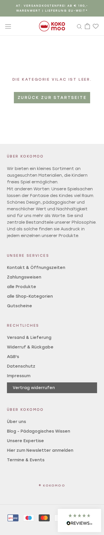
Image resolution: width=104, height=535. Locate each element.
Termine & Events (25, 460)
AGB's (13, 356)
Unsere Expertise (25, 440)
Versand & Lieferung (29, 337)
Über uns (16, 421)
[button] (79, 520)
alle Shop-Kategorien (30, 296)
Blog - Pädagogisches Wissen (38, 431)
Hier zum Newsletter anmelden (40, 450)
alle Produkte (21, 286)
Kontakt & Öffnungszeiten (36, 267)
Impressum (18, 375)
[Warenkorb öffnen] (87, 26)
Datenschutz (21, 366)
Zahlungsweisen (24, 277)
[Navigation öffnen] (8, 26)
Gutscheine (19, 305)
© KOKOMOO (52, 485)
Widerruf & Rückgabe (30, 347)
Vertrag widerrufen (34, 387)
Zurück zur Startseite (52, 97)
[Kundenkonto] (79, 26)
